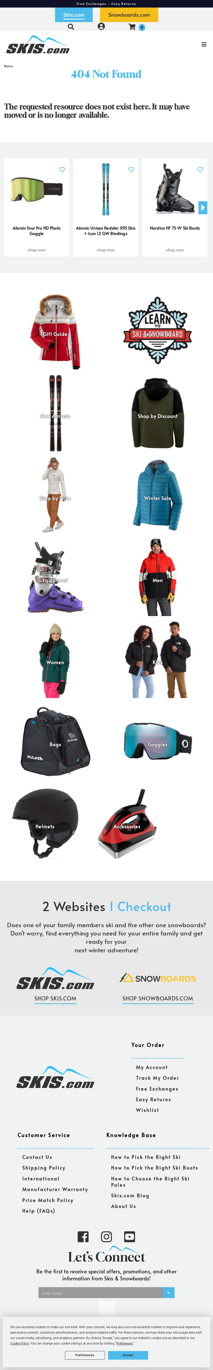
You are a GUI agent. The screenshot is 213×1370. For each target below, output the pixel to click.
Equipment (55, 580)
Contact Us (37, 1157)
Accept (128, 1355)
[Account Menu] (101, 26)
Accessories (127, 826)
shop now (36, 249)
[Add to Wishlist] (62, 167)
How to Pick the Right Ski (146, 1157)
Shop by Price (55, 498)
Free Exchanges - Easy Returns (106, 3)
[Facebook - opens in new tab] (83, 1236)
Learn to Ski (157, 334)
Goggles (158, 744)
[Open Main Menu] (178, 44)
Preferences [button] (124, 1343)
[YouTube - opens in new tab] (129, 1236)
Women (55, 662)
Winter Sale (157, 498)
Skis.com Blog (130, 1196)
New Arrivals (55, 416)
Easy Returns (153, 1099)
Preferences (84, 1355)
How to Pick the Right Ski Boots (154, 1168)
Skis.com (73, 15)
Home (8, 66)
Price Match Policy (48, 1200)
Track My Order (157, 1078)
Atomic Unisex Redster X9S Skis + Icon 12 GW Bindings (105, 230)
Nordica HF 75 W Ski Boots (175, 228)
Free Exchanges (157, 1089)
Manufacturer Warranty (55, 1189)
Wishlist (147, 1110)
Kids (158, 662)
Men (158, 580)
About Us (123, 1206)
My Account (152, 1067)
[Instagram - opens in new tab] (106, 1236)
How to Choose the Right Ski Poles (150, 1182)
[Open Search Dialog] (71, 26)
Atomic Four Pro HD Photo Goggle (37, 230)
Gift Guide (55, 334)
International (41, 1179)
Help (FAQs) (39, 1211)
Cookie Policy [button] (19, 1343)
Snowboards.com (129, 15)
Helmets (45, 826)
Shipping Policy (44, 1168)
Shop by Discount (158, 416)
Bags (55, 744)
